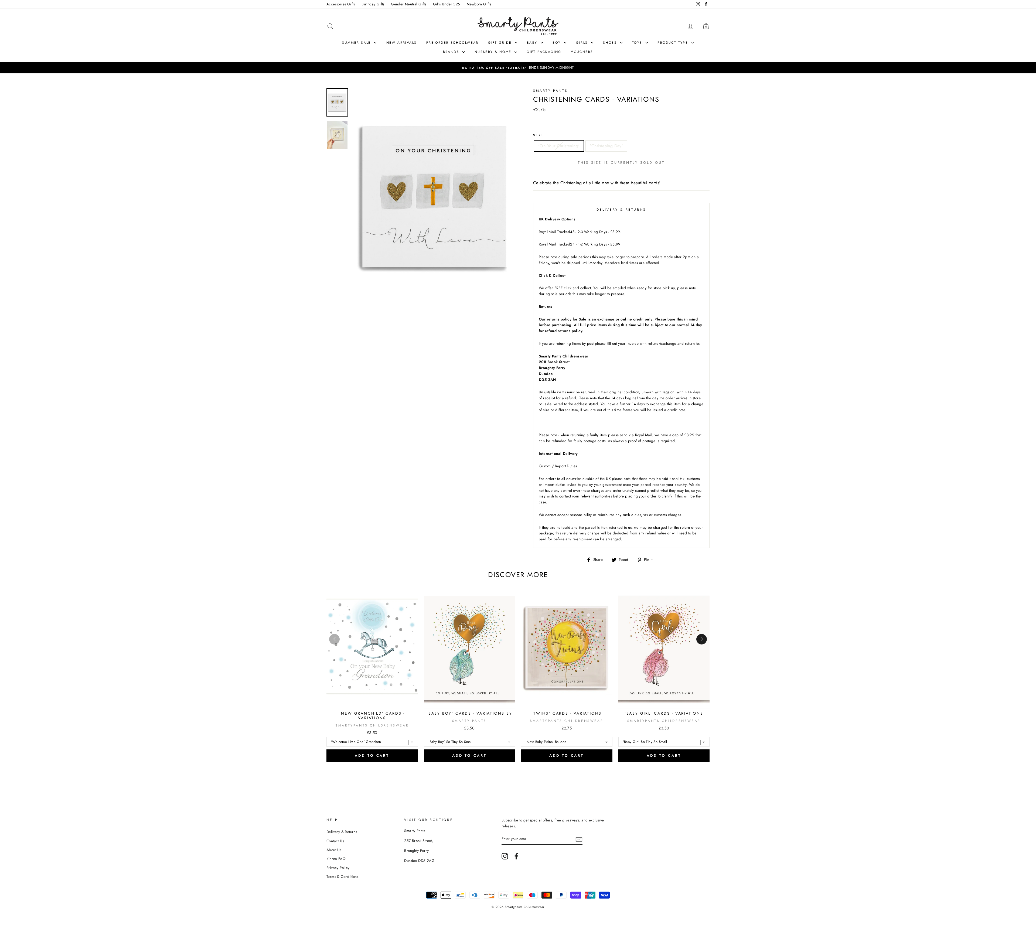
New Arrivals (401, 42)
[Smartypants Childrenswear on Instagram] (505, 856)
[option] (518, 68)
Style (540, 135)
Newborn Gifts (479, 4)
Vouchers (582, 51)
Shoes (610, 42)
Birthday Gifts (373, 4)
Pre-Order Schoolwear (452, 42)
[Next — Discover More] (701, 639)
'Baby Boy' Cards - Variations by (469, 713)
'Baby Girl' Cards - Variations (664, 713)
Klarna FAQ (336, 858)
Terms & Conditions (342, 876)
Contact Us (335, 841)
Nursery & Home (494, 51)
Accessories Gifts (340, 4)
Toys (638, 42)
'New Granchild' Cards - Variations (372, 716)
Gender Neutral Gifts (408, 4)
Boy (558, 42)
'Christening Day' (606, 146)
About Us (333, 849)
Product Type (673, 42)
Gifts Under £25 (446, 4)
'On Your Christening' (559, 146)
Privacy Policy (338, 867)
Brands (452, 51)
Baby (533, 42)
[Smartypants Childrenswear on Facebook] (516, 856)
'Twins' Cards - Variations (566, 713)
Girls (582, 42)
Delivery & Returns (341, 831)
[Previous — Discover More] (334, 639)
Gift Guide (500, 42)
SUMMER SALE (357, 42)
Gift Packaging (544, 51)
